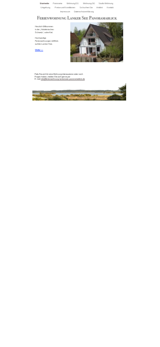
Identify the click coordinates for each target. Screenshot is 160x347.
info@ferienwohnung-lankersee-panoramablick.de (63, 78)
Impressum (65, 11)
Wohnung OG (89, 3)
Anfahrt (99, 7)
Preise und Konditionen (65, 7)
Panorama (58, 3)
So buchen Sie (86, 7)
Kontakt (110, 7)
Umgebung (46, 7)
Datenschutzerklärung (84, 11)
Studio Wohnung (106, 3)
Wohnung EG (73, 3)
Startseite (44, 3)
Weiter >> (39, 49)
